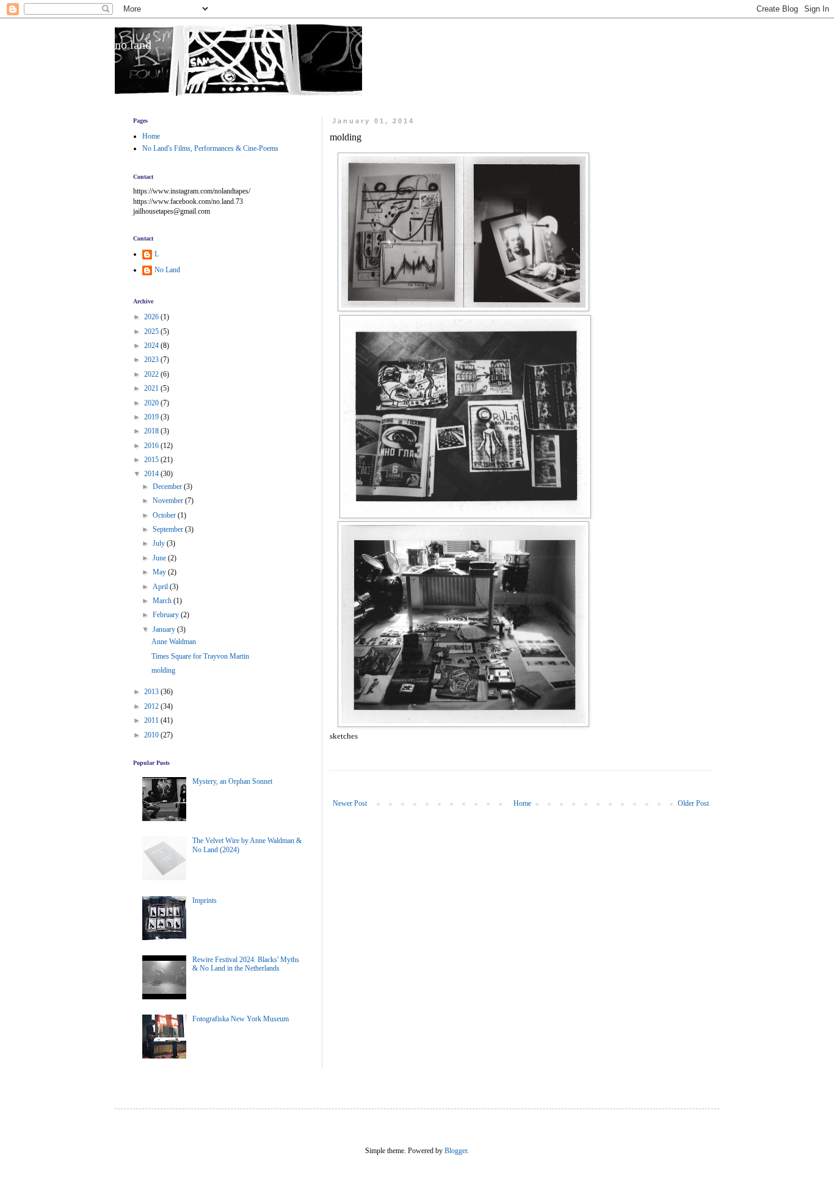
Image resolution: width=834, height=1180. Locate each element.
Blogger (455, 1150)
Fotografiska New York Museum (240, 1019)
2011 (152, 720)
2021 (152, 388)
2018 (152, 431)
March (163, 600)
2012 (152, 706)
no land (133, 44)
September (169, 529)
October (165, 515)
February (167, 614)
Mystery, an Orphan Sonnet (232, 781)
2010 (152, 735)
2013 (152, 691)
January (165, 629)
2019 (152, 417)
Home (522, 803)
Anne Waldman (173, 641)
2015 (152, 459)
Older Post (693, 803)
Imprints (204, 900)
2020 (152, 403)
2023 (152, 359)
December (168, 486)
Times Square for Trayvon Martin (200, 656)
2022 (152, 374)
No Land (167, 270)
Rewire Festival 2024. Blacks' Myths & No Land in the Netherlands (245, 963)
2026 (152, 317)
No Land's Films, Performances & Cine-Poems (210, 148)
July (160, 543)
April (161, 586)
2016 (152, 445)
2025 (152, 331)
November (169, 500)
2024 (152, 345)
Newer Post (350, 803)
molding (163, 670)
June (160, 558)
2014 (152, 473)
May (160, 572)
